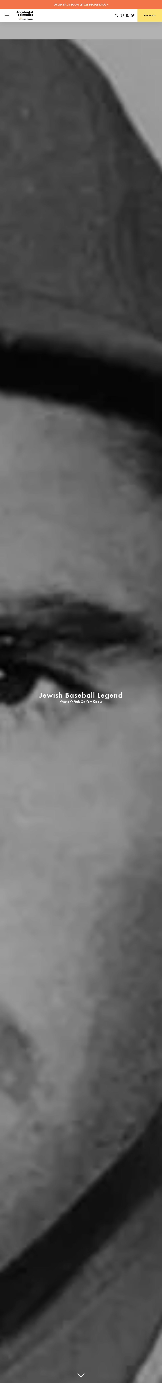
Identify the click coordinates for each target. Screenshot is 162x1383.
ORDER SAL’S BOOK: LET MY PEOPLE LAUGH (81, 4)
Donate (151, 15)
